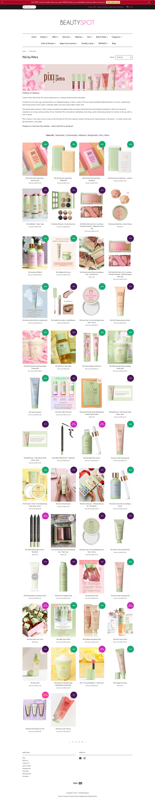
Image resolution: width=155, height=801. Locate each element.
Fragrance (116, 37)
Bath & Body (101, 37)
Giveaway (25, 776)
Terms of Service (63, 796)
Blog (114, 43)
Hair (89, 37)
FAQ (23, 758)
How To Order (26, 766)
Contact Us (25, 763)
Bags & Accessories (68, 43)
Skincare (66, 37)
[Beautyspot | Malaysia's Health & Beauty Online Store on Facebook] (80, 759)
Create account (102, 7)
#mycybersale (26, 774)
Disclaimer (25, 771)
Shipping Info (26, 768)
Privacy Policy (73, 796)
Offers (54, 37)
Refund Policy (92, 796)
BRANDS (103, 43)
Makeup (78, 37)
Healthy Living (87, 43)
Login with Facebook (115, 7)
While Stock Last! (113, 2)
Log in (90, 7)
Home (34, 37)
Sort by (112, 57)
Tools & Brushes (48, 43)
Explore (43, 37)
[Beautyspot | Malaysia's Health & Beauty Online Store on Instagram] (84, 759)
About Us (25, 760)
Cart (131, 7)
